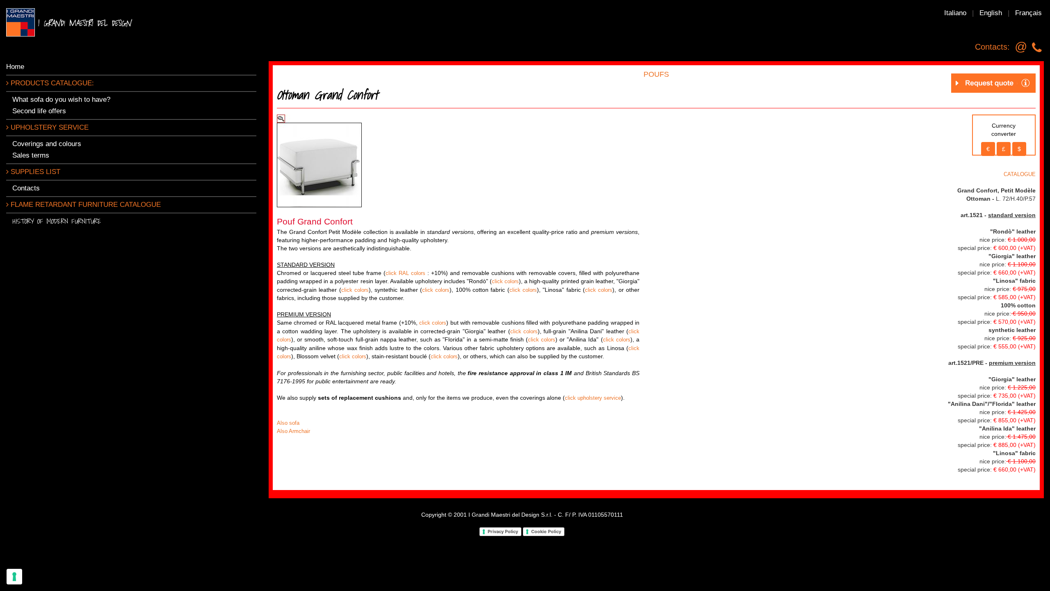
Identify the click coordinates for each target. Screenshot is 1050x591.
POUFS (656, 74)
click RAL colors (405, 273)
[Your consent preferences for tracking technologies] (14, 576)
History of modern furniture (56, 221)
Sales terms (30, 155)
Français (1028, 13)
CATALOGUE (1020, 174)
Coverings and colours (46, 144)
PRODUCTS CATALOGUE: (51, 83)
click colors (505, 281)
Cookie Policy (546, 531)
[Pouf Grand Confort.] (319, 160)
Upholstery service (49, 127)
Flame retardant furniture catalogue (85, 204)
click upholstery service (593, 398)
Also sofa (288, 423)
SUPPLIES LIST (34, 172)
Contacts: (992, 46)
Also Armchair (293, 431)
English (990, 13)
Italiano (955, 13)
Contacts (26, 188)
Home (15, 67)
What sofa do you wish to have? (61, 99)
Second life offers (39, 111)
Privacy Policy (503, 531)
